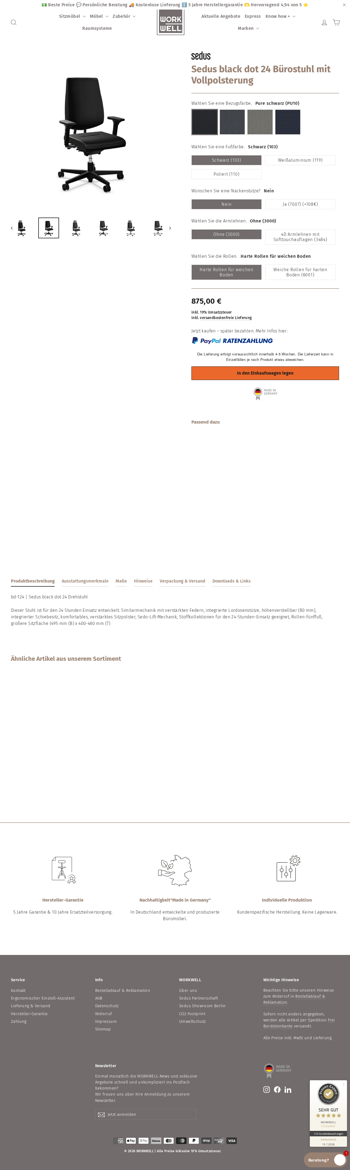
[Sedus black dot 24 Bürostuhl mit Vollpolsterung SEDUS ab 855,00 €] (203, 470)
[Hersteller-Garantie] (62, 870)
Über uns (188, 990)
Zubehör (122, 16)
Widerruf (103, 1013)
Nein (226, 204)
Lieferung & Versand (31, 1005)
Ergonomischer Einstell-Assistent (43, 998)
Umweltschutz (192, 1021)
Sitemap (103, 1029)
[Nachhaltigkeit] (175, 870)
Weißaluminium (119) (300, 160)
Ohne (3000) (226, 234)
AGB (99, 998)
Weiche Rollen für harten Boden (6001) (300, 272)
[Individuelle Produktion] (287, 870)
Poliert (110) (226, 174)
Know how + (278, 16)
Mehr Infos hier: (271, 331)
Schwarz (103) (226, 160)
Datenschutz (107, 1005)
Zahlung (19, 1021)
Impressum (106, 1021)
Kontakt (18, 990)
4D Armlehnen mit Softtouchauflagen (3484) (300, 237)
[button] (326, 1159)
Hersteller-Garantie (29, 1013)
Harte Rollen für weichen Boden (226, 272)
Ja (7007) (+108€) (300, 204)
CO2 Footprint (192, 1013)
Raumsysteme (97, 28)
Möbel (97, 16)
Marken (246, 28)
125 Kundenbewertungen (328, 1134)
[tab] (33, 582)
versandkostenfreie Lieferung (226, 317)
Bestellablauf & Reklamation (122, 990)
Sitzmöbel (70, 16)
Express (253, 16)
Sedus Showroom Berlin (202, 1005)
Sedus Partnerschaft (198, 998)
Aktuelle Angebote (221, 16)
